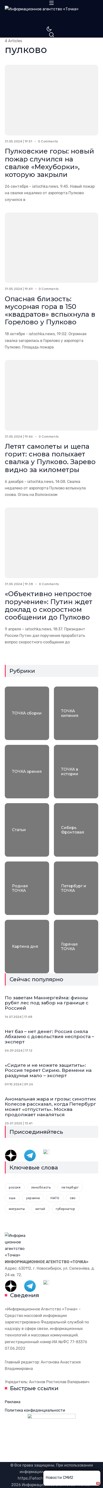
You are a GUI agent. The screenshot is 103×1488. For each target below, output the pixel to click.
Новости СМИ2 (59, 1477)
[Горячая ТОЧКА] (76, 946)
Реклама (12, 1402)
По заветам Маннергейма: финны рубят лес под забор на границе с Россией (46, 1003)
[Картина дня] (27, 946)
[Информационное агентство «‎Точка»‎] (51, 16)
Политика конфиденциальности (35, 1410)
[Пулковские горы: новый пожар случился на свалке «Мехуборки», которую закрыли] (51, 100)
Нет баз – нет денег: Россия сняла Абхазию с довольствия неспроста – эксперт (49, 1037)
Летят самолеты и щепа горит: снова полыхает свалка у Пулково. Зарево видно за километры (50, 458)
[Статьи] (27, 830)
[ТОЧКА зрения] (27, 771)
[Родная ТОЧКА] (27, 888)
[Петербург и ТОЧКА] (76, 888)
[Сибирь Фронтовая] (76, 830)
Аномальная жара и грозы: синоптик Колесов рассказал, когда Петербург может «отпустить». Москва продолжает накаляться (50, 1107)
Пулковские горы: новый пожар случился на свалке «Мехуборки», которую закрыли (49, 163)
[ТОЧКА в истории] (76, 771)
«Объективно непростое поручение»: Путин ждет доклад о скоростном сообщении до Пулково (48, 605)
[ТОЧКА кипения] (76, 713)
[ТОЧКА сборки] (27, 713)
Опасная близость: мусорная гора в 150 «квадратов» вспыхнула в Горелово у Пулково (50, 310)
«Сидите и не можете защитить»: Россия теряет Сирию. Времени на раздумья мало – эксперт (48, 1070)
